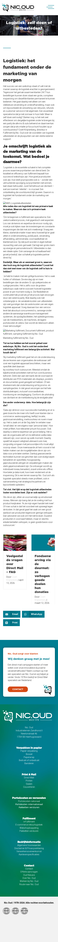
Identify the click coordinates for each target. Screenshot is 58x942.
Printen (29, 780)
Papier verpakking (29, 751)
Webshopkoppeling (29, 828)
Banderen (29, 763)
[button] (49, 7)
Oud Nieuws (29, 875)
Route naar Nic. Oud (29, 884)
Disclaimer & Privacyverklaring (29, 848)
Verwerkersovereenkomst (29, 851)
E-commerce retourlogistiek (29, 824)
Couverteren (29, 787)
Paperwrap (29, 757)
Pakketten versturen (29, 807)
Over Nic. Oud (29, 878)
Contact (29, 868)
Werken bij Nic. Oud (29, 881)
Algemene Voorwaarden (29, 845)
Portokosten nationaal (29, 801)
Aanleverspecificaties (29, 854)
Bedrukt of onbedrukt (29, 760)
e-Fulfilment (29, 821)
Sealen (29, 784)
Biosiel (29, 754)
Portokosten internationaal (29, 804)
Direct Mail (29, 777)
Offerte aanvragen (29, 872)
